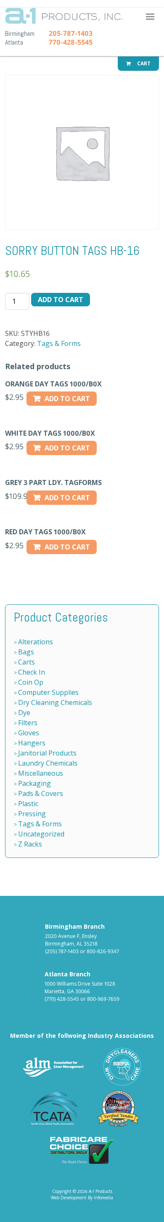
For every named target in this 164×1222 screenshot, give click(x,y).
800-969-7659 (103, 998)
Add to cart (60, 299)
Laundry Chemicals (47, 763)
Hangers (31, 743)
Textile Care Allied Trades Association (51, 1108)
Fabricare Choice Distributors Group (82, 1150)
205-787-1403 (71, 33)
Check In (31, 672)
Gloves (28, 732)
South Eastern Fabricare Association (122, 1066)
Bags (26, 652)
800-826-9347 (103, 951)
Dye (24, 712)
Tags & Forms (59, 343)
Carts (26, 662)
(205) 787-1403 (62, 951)
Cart (143, 63)
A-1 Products (84, 18)
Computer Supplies (48, 692)
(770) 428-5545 (62, 998)
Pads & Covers (40, 793)
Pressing (32, 813)
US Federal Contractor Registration (118, 1108)
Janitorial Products (47, 753)
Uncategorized (41, 834)
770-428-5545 (71, 42)
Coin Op (30, 682)
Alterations (35, 641)
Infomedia (103, 1198)
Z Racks (30, 844)
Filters (27, 722)
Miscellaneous (40, 773)
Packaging (34, 783)
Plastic (28, 803)
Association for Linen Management (53, 1066)
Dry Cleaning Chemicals (55, 702)
